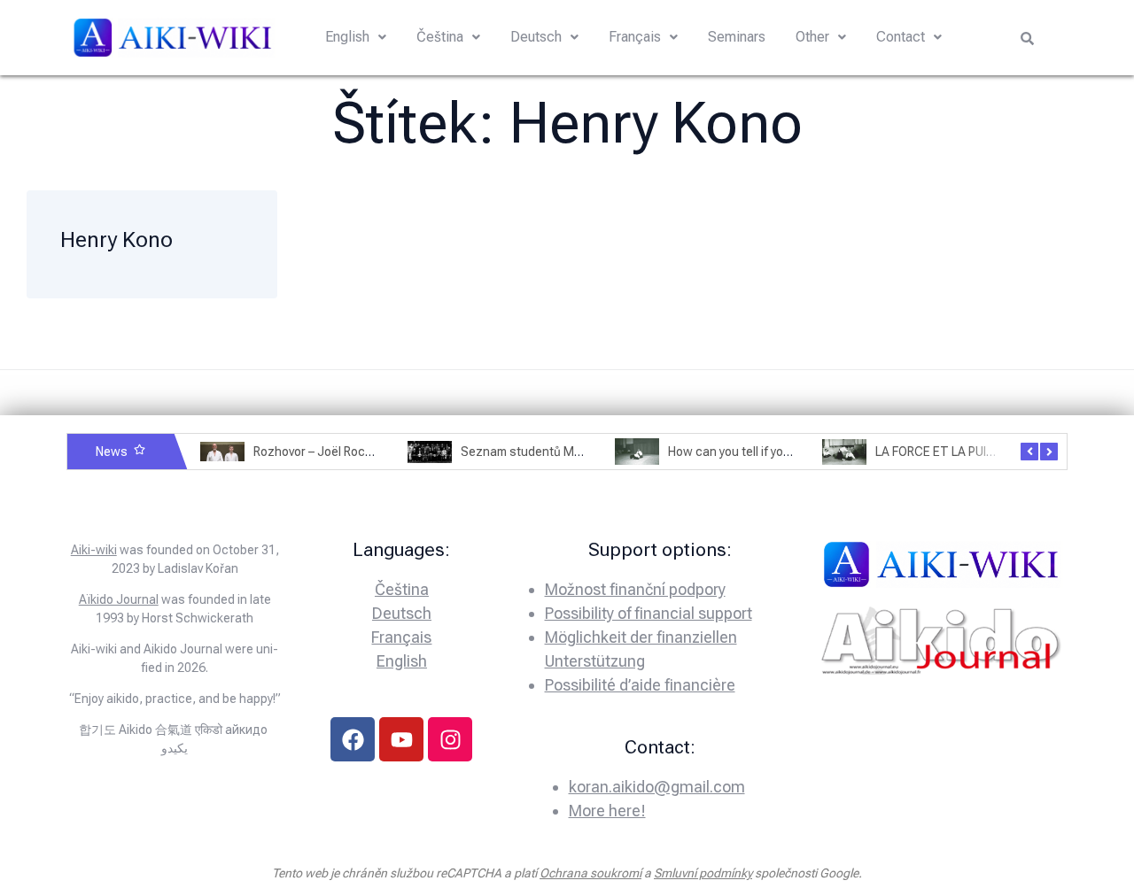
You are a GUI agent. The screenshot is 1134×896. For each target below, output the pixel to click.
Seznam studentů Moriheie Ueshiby (560, 451)
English (347, 36)
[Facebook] (352, 739)
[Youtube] (401, 739)
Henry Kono (116, 240)
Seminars (736, 36)
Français (635, 36)
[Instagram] (450, 739)
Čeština (439, 36)
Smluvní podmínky (703, 873)
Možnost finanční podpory (635, 589)
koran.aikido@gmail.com (657, 786)
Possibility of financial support (648, 613)
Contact (900, 36)
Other (812, 36)
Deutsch (536, 36)
